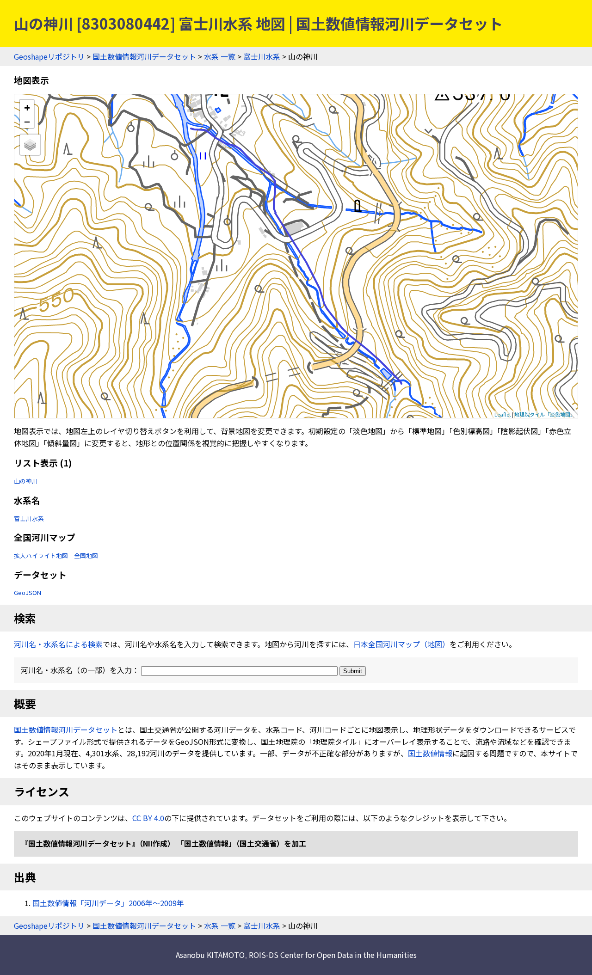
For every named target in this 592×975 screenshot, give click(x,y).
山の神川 (26, 481)
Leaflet (502, 414)
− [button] (27, 121)
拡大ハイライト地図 (41, 555)
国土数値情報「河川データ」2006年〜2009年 (108, 902)
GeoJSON (27, 592)
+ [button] (27, 107)
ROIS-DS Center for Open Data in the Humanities (333, 954)
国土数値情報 (430, 753)
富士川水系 (261, 56)
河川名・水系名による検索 (58, 644)
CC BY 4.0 (148, 817)
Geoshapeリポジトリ (49, 56)
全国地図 (86, 555)
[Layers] (30, 145)
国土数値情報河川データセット (144, 56)
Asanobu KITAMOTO (210, 954)
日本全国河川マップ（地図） (401, 644)
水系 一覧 (219, 56)
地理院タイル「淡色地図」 (544, 414)
